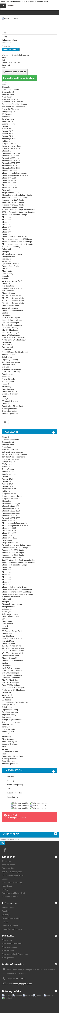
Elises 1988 (6, 227)
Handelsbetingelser (14, 793)
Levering (10, 781)
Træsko (5, 278)
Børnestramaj (7, 347)
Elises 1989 (6, 229)
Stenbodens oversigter (11, 153)
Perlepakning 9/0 (8, 112)
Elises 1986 (6, 222)
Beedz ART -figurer (9, 391)
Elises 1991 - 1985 (9, 188)
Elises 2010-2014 (9, 178)
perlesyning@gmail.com (22, 984)
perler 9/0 (5, 377)
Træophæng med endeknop (13, 369)
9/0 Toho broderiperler (10, 89)
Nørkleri (5, 126)
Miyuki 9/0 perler (8, 379)
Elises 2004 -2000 (9, 183)
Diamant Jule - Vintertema (12, 310)
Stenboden (6, 151)
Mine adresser (8, 951)
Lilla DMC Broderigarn (10, 332)
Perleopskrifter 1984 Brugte (13, 200)
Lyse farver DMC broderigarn (13, 337)
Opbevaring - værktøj (10, 264)
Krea (4, 396)
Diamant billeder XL (10, 308)
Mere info (10, 5)
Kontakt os (6, 14)
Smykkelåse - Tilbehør (11, 266)
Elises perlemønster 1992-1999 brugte (17, 239)
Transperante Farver (10, 99)
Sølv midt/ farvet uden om (12, 102)
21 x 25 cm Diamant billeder (13, 298)
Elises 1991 (6, 234)
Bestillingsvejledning (15, 785)
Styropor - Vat (7, 251)
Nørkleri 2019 (7, 136)
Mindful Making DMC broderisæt (15, 352)
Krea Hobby (6, 386)
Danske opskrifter (9, 124)
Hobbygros (6, 141)
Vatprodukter (7, 259)
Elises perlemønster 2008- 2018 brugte (17, 244)
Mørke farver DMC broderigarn (14, 340)
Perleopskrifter (8, 121)
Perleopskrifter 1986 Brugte (13, 205)
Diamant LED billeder (10, 305)
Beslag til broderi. (9, 355)
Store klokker (7, 190)
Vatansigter (6, 261)
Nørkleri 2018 (7, 134)
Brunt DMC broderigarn (11, 335)
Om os (9, 789)
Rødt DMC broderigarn (11, 318)
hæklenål (5, 384)
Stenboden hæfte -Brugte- (12, 207)
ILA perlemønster (9, 143)
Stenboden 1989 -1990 (11, 166)
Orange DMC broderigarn (12, 325)
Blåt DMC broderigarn (10, 330)
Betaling (10, 776)
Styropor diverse (8, 256)
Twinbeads (6, 116)
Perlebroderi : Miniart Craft (12, 406)
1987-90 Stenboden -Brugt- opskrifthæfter (18, 210)
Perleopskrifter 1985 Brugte (13, 202)
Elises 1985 (6, 220)
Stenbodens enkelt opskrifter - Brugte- (17, 195)
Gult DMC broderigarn (10, 323)
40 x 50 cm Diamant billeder (13, 303)
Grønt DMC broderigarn (11, 328)
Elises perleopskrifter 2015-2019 (15, 175)
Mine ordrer (7, 940)
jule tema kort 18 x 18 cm (12, 288)
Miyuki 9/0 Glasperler (10, 109)
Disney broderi (7, 345)
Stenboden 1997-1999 (10, 156)
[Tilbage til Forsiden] (5, 422)
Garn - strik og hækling (11, 372)
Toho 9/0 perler (8, 119)
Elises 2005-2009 (9, 180)
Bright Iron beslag (9, 364)
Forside (5, 85)
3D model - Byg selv (10, 401)
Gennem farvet (8, 92)
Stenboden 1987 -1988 (11, 168)
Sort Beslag (6, 367)
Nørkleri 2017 (7, 131)
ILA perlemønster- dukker (12, 146)
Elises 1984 (6, 217)
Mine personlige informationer (15, 954)
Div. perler (6, 269)
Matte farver (7, 97)
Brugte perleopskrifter (10, 193)
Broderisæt (6, 342)
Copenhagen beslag (10, 359)
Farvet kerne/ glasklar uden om (14, 104)
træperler (5, 276)
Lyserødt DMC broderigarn (12, 320)
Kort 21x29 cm (8, 291)
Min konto (8, 935)
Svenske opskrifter (9, 170)
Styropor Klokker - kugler (12, 254)
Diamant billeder (8, 293)
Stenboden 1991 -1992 (11, 163)
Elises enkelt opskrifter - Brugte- (15, 215)
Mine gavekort (8, 958)
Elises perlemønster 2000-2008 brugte (17, 242)
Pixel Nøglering (8, 389)
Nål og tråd (6, 249)
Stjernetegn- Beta (9, 139)
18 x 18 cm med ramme (11, 296)
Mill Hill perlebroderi (10, 409)
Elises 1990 (6, 232)
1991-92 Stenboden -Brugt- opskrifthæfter (18, 212)
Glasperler (6, 87)
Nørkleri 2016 (7, 129)
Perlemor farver (8, 94)
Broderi (5, 313)
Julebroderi (6, 350)
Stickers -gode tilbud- (10, 413)
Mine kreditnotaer (9, 947)
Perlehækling (7, 374)
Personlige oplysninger (12, 929)
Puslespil (5, 404)
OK (3, 5)
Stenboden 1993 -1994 (11, 161)
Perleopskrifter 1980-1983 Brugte (15, 197)
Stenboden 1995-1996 (10, 158)
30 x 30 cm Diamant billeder (13, 301)
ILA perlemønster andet (11, 148)
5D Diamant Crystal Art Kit (12, 281)
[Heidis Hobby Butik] (29, 24)
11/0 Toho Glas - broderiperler (13, 107)
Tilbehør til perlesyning (11, 247)
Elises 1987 (6, 224)
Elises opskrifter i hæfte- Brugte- (15, 237)
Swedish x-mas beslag (11, 362)
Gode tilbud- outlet (9, 411)
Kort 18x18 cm (8, 286)
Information (14, 770)
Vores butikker (13, 797)
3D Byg (5, 399)
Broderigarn (6, 315)
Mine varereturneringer (11, 944)
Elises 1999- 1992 (9, 185)
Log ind (5, 11)
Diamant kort (7, 283)
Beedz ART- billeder (10, 394)
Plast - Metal (7, 271)
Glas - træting (7, 274)
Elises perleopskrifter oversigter (14, 173)
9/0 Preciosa (7, 114)
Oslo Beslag (7, 357)
